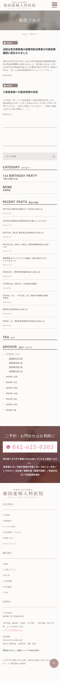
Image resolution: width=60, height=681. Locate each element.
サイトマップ (9, 544)
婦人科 (7, 575)
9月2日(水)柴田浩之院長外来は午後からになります (25, 221)
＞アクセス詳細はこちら (13, 630)
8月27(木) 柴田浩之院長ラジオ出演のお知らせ (23, 209)
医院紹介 (8, 521)
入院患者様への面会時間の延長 (20, 92)
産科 (6, 564)
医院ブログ (9, 538)
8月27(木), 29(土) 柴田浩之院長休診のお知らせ (23, 233)
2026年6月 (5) (16, 363)
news (9, 43)
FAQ (6, 593)
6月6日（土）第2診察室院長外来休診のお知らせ (24, 321)
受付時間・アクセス (12, 532)
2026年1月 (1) (16, 371)
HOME (24, 34)
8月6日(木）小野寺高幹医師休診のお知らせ (21, 272)
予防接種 (8, 581)
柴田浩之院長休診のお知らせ (15, 309)
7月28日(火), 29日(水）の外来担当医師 (20, 284)
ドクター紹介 (9, 527)
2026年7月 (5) (16, 358)
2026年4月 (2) (16, 367)
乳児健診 (8, 587)
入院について (9, 570)
